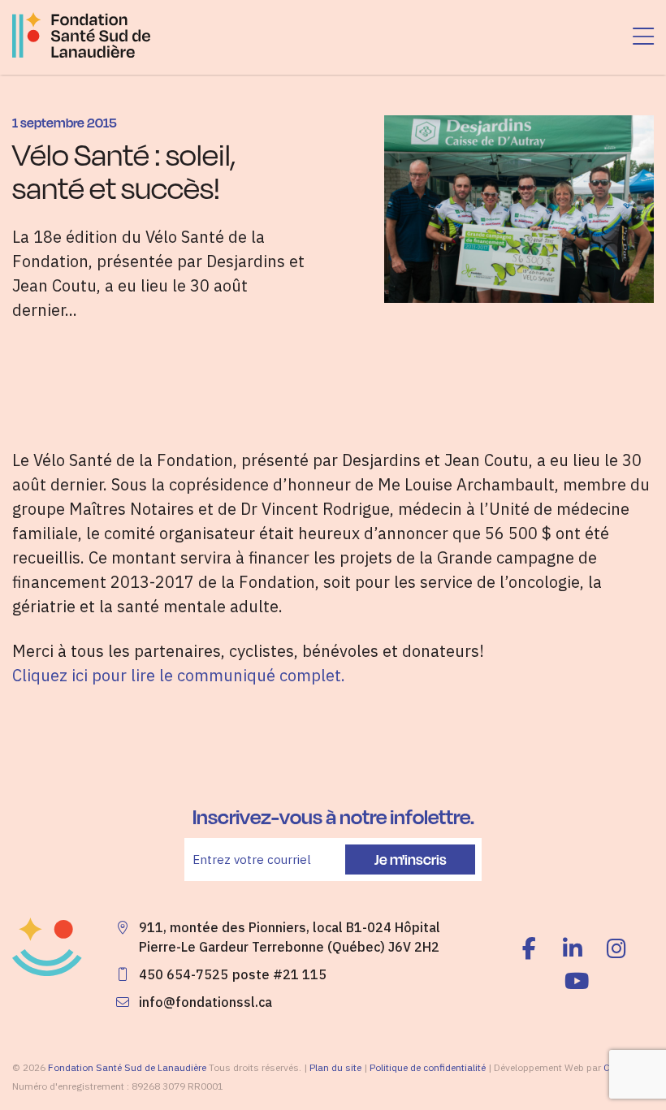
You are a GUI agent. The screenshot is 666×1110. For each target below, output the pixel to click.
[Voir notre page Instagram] (616, 948)
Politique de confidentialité (428, 1067)
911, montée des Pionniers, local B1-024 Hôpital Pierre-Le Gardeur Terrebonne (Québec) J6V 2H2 (289, 937)
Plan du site (335, 1067)
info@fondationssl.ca (205, 1002)
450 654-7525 (183, 974)
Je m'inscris (410, 859)
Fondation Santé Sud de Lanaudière (127, 1067)
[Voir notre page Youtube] (577, 981)
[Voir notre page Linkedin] (573, 948)
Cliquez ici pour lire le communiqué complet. (178, 675)
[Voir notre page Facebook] (533, 948)
